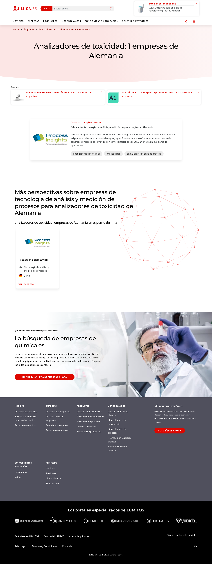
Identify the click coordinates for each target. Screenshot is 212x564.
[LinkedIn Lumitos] (195, 546)
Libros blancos (53, 478)
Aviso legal (20, 546)
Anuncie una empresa (57, 425)
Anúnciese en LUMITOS (27, 536)
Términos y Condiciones (44, 546)
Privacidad (67, 546)
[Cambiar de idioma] (194, 21)
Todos (46, 8)
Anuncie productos (87, 426)
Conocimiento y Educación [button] (101, 21)
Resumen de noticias (26, 425)
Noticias (50, 468)
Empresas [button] (33, 21)
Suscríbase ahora (169, 430)
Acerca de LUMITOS (54, 536)
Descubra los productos (89, 411)
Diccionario (21, 471)
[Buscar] (111, 9)
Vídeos (18, 476)
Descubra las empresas (58, 411)
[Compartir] (186, 21)
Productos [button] (50, 21)
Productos (51, 473)
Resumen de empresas (58, 430)
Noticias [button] (18, 21)
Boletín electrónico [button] (135, 21)
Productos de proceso (88, 421)
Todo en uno (52, 483)
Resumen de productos (89, 431)
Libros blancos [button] (71, 21)
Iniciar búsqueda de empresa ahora (44, 377)
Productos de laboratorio (90, 416)
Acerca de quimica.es (80, 536)
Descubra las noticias (26, 411)
